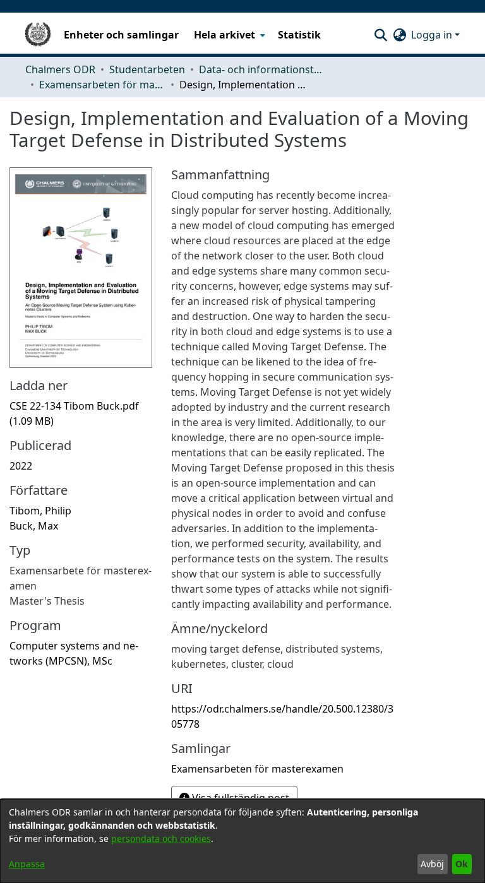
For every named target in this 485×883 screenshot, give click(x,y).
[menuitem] (228, 34)
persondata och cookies (161, 838)
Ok (461, 864)
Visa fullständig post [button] (239, 798)
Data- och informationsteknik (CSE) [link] (262, 69)
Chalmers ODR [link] (60, 69)
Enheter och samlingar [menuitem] (121, 35)
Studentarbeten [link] (147, 69)
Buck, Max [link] (33, 526)
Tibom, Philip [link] (40, 511)
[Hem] (38, 34)
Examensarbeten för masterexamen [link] (102, 85)
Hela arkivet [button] (224, 35)
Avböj (432, 864)
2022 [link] (20, 466)
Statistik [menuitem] (299, 35)
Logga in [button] (433, 35)
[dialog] (242, 841)
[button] (380, 34)
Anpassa (27, 864)
